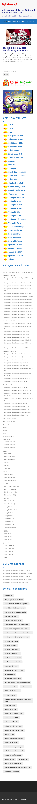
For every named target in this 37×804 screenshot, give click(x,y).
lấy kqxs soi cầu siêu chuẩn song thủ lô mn (17, 390)
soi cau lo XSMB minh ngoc (14, 730)
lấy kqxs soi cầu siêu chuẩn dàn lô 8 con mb (17, 323)
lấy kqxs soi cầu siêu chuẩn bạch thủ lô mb (17, 293)
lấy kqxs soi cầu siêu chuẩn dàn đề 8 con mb (18, 305)
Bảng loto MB (8, 539)
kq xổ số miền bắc (11, 687)
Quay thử (6, 543)
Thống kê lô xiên (15, 205)
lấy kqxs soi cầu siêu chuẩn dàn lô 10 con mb (18, 311)
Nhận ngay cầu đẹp (9, 421)
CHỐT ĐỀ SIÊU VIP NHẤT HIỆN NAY (16, 604)
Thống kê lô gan (15, 201)
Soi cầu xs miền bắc (9, 275)
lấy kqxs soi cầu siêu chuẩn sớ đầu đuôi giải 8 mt (18, 369)
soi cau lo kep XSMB (11, 718)
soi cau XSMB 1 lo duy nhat (14, 738)
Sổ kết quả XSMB (15, 139)
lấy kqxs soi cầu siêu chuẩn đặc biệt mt (16, 360)
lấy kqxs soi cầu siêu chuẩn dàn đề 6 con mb (18, 302)
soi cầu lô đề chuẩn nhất (13, 763)
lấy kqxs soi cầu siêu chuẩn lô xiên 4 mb (16, 337)
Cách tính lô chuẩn (11, 616)
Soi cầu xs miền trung (9, 351)
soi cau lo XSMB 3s (11, 722)
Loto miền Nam (14, 238)
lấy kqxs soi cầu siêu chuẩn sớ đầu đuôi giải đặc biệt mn (17, 394)
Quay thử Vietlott (15, 256)
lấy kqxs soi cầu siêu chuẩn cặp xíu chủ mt (17, 357)
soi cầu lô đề (23, 759)
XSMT (10, 132)
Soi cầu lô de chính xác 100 (14, 751)
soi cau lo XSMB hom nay (13, 726)
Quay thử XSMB (15, 245)
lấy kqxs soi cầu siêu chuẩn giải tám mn (16, 406)
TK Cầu (5, 483)
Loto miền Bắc (14, 234)
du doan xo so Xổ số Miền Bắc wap (16, 637)
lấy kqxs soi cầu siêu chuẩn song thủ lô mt (17, 378)
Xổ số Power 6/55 (15, 158)
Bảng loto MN (8, 536)
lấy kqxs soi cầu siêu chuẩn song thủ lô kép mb (17, 344)
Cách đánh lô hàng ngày (13, 620)
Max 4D (11, 165)
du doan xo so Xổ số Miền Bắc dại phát (18, 633)
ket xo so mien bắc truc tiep (14, 670)
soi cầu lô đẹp (9, 759)
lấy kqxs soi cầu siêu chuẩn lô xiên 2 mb (16, 331)
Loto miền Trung (15, 241)
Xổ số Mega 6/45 (15, 154)
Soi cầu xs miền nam (9, 385)
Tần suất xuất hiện (16, 227)
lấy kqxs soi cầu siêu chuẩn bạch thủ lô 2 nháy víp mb (18, 279)
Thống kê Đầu (14, 212)
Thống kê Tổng (14, 223)
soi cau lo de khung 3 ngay (14, 713)
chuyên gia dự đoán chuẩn (14, 599)
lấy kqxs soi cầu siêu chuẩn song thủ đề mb (17, 340)
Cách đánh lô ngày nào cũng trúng (16, 624)
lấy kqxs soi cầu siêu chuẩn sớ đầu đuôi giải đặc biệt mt (17, 374)
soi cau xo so (9, 734)
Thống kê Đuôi (14, 216)
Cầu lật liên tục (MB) (16, 187)
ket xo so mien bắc (11, 666)
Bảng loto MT (8, 533)
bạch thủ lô (8, 595)
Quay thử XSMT (15, 252)
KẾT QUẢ (6, 424)
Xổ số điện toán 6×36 (10, 480)
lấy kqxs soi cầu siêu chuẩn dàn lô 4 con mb (17, 314)
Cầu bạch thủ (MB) (16, 183)
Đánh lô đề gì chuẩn (9, 418)
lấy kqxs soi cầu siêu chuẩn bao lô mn (16, 415)
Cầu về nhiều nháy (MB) (11, 486)
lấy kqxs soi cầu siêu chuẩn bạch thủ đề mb (17, 286)
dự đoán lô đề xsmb (11, 649)
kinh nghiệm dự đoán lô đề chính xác (17, 682)
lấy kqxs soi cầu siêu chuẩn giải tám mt (16, 363)
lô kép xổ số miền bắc (12, 691)
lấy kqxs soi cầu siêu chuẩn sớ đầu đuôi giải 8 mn (18, 399)
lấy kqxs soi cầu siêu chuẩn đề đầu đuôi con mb (17, 327)
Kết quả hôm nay (15, 136)
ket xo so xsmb (10, 674)
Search (6, 74)
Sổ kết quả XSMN (15, 143)
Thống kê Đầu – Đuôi (17, 219)
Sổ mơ (11, 259)
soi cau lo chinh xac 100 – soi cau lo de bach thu (18, 11)
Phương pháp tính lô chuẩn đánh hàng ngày (18, 700)
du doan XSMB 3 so (11, 641)
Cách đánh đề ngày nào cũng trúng (17, 629)
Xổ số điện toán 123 (16, 176)
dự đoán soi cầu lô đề (12, 653)
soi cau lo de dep (10, 709)
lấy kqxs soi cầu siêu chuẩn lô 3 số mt (16, 365)
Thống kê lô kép (15, 208)
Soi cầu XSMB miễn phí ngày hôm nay (17, 767)
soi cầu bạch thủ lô (11, 742)
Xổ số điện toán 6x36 (17, 172)
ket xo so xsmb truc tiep (13, 678)
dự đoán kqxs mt (10, 645)
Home (5, 21)
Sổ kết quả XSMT (15, 147)
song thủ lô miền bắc (12, 771)
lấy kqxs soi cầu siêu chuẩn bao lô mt (15, 354)
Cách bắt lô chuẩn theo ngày (14, 608)
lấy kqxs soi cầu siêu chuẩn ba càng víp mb (17, 283)
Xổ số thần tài (14, 179)
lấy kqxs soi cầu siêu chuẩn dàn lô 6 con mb (17, 317)
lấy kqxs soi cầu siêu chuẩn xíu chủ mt (16, 381)
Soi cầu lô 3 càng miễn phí (13, 747)
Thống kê (12, 168)
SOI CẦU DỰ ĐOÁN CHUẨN (18, 799)
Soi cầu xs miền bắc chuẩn (11, 321)
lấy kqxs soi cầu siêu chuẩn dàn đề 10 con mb (18, 308)
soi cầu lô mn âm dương (13, 755)
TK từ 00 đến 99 (15, 230)
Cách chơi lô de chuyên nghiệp (15, 612)
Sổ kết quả (6, 439)
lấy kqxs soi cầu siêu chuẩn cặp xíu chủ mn (17, 412)
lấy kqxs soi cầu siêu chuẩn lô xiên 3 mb (16, 334)
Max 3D (11, 161)
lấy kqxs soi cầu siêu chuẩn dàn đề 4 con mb (18, 299)
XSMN (11, 128)
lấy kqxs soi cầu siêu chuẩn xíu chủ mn (16, 387)
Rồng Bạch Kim (10, 705)
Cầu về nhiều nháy (16, 194)
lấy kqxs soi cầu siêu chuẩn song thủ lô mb (15, 49)
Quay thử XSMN (15, 248)
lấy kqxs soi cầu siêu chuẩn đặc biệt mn (16, 409)
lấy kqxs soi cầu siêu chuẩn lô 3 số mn (16, 403)
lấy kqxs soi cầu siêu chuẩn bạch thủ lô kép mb (17, 289)
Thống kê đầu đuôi (16, 198)
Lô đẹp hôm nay (10, 695)
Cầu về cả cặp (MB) (16, 190)
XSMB (11, 125)
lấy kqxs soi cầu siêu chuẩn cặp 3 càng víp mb (18, 296)
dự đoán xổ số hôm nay (13, 658)
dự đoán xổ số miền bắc (13, 662)
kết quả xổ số (26, 687)
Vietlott (5, 451)
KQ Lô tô (5, 531)
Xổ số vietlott (14, 150)
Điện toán (6, 472)
